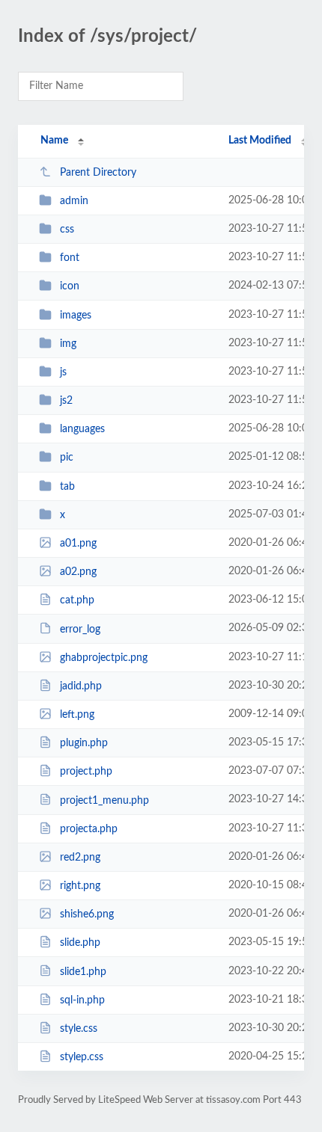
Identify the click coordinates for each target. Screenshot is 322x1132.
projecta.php (89, 829)
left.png (77, 715)
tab (67, 487)
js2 (66, 401)
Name (54, 140)
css (67, 229)
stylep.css (81, 1057)
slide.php (80, 943)
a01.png (78, 543)
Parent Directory (98, 172)
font (69, 258)
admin (74, 201)
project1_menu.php (104, 800)
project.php (86, 771)
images (75, 315)
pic (66, 457)
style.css (78, 1029)
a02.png (78, 572)
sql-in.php (82, 1000)
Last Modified (259, 140)
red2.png (80, 857)
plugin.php (84, 743)
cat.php (77, 600)
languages (82, 429)
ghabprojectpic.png (104, 658)
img (68, 344)
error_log (80, 629)
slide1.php (83, 971)
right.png (80, 886)
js (63, 372)
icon (69, 286)
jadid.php (81, 686)
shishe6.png (87, 914)
